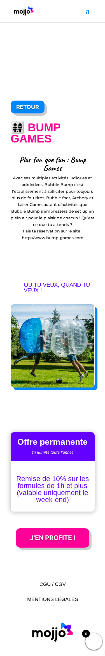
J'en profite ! (52, 538)
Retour (27, 107)
